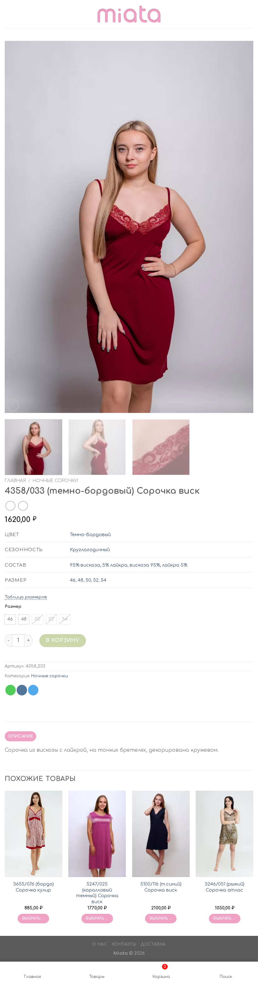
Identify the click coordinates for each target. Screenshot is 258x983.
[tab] (20, 736)
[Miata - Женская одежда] (129, 14)
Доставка (153, 944)
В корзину (62, 640)
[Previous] (17, 227)
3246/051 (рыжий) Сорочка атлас (224, 886)
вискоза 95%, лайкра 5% (158, 565)
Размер (13, 606)
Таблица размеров (26, 597)
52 (95, 580)
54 (103, 580)
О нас (99, 944)
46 (73, 580)
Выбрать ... (33, 918)
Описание (20, 736)
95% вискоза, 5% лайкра (98, 565)
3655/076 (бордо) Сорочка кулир (33, 886)
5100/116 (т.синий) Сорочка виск (161, 886)
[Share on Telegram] (33, 690)
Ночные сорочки (55, 480)
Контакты (124, 944)
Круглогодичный (90, 549)
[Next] (240, 227)
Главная (15, 480)
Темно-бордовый (90, 534)
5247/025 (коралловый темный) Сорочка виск (97, 892)
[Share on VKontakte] (22, 690)
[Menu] (8, 14)
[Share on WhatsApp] (10, 690)
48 (80, 580)
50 (88, 580)
